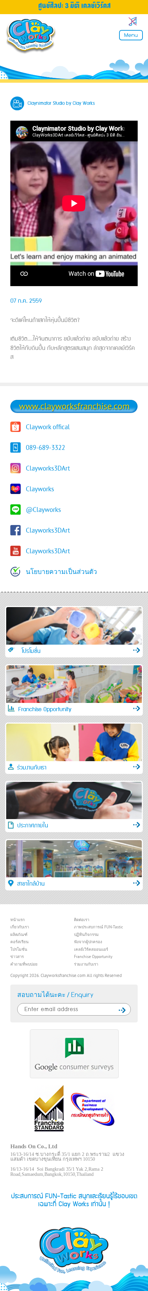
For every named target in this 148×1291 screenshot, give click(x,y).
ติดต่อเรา (81, 920)
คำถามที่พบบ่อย (24, 964)
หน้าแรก (17, 920)
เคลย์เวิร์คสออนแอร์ (91, 950)
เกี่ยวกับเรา (19, 927)
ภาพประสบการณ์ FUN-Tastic (98, 927)
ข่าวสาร (17, 957)
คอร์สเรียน (19, 942)
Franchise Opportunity (93, 957)
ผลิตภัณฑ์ (19, 935)
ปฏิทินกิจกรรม (86, 935)
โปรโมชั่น (18, 950)
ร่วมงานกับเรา (86, 964)
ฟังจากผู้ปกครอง (88, 942)
